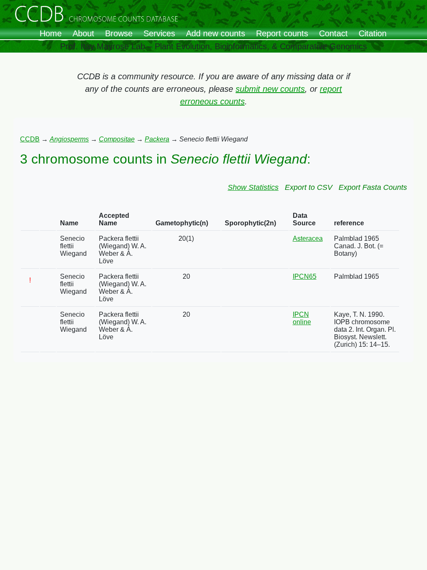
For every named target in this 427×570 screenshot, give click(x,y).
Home (51, 33)
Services (159, 33)
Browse (119, 33)
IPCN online (302, 318)
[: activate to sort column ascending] (30, 220)
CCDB (30, 139)
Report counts (282, 33)
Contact (333, 33)
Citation (373, 33)
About (83, 33)
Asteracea (308, 238)
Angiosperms (69, 139)
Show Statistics (253, 187)
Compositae (117, 139)
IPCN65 (304, 276)
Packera (157, 139)
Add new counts (215, 33)
